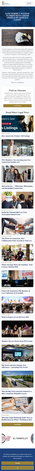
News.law (21, 82)
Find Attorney (17, 105)
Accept (17, 463)
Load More (17, 424)
